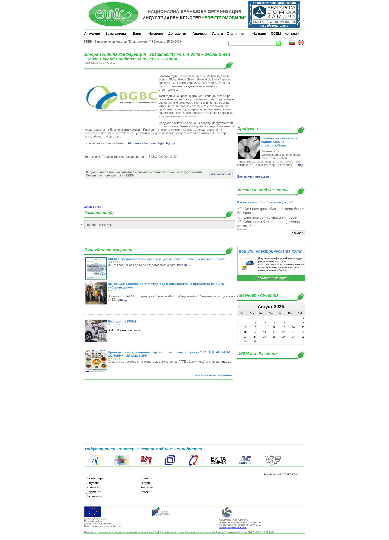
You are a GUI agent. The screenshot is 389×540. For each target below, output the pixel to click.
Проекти (146, 478)
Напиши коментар (99, 224)
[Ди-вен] (147, 465)
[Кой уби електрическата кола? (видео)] (271, 280)
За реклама (94, 496)
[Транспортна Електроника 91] (170, 465)
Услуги (217, 33)
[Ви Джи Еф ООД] (272, 465)
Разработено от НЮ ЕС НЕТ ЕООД (281, 474)
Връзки (145, 492)
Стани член (236, 33)
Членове (156, 33)
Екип (137, 33)
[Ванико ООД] (245, 465)
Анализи (199, 33)
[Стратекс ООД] (193, 465)
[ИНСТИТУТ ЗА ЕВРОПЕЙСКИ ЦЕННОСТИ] (96, 465)
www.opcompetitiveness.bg (233, 527)
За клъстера (116, 33)
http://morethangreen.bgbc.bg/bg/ (151, 143)
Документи (177, 33)
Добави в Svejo (92, 207)
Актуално (92, 33)
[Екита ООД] (218, 465)
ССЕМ (276, 33)
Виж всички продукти (253, 176)
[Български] (292, 44)
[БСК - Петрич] (121, 465)
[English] (301, 44)
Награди (259, 33)
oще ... (186, 265)
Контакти (292, 33)
